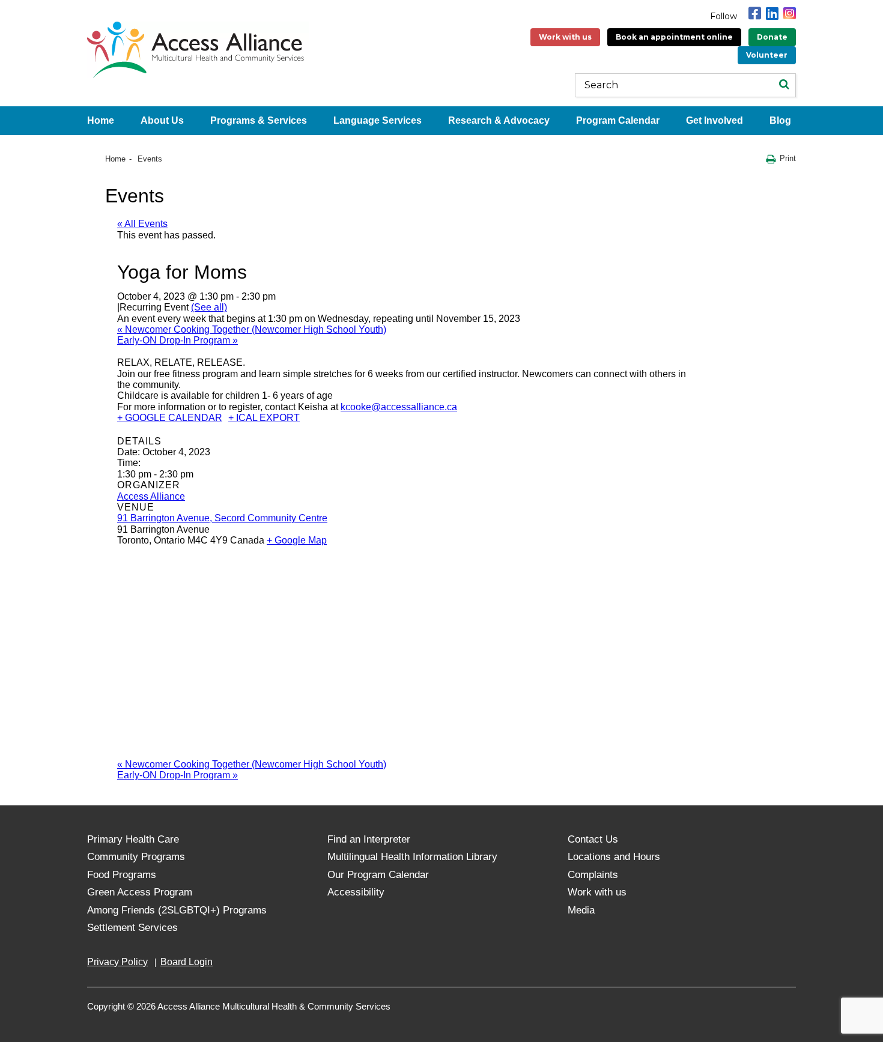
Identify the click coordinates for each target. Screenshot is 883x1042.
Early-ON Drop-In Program (177, 340)
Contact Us (593, 839)
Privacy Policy (117, 962)
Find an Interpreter (368, 839)
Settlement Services (132, 927)
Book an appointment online (674, 36)
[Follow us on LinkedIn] (772, 13)
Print (788, 158)
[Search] (784, 85)
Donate (772, 36)
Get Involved (714, 120)
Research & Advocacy (499, 120)
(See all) (209, 307)
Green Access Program (139, 892)
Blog (780, 120)
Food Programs (121, 874)
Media (581, 910)
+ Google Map (297, 540)
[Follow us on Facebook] (754, 13)
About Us (162, 120)
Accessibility (355, 892)
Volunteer (766, 54)
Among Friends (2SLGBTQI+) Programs (177, 910)
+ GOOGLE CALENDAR (169, 418)
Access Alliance (151, 496)
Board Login (186, 962)
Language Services (377, 120)
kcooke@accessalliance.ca (399, 407)
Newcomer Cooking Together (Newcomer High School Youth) (251, 329)
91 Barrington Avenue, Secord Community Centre (222, 518)
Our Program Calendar (378, 874)
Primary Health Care (133, 839)
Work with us (565, 36)
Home (100, 120)
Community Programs (136, 856)
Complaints (593, 874)
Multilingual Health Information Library (412, 856)
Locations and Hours (614, 856)
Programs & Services (258, 120)
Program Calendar (618, 120)
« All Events (142, 224)
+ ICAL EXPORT (264, 418)
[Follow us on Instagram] (789, 13)
